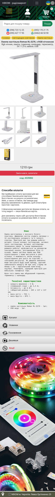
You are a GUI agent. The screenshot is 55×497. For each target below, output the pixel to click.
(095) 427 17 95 (17, 33)
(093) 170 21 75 (41, 30)
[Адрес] (2, 494)
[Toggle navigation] (36, 3)
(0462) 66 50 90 (41, 33)
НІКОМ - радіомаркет (14, 2)
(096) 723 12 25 (17, 30)
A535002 (29, 178)
